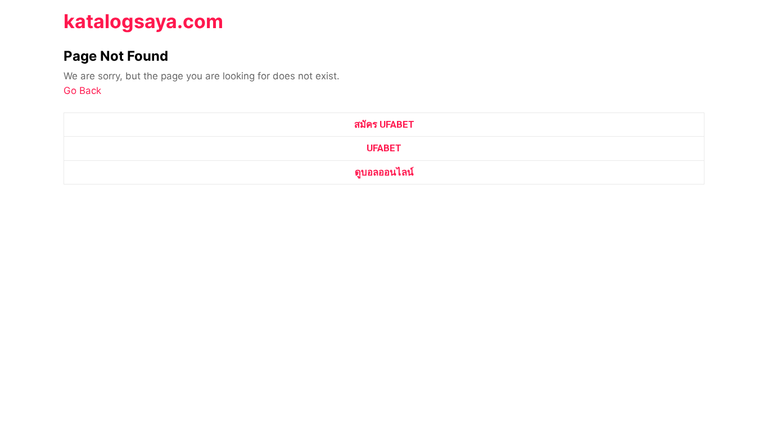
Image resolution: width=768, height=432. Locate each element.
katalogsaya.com (143, 21)
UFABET (384, 148)
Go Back (82, 90)
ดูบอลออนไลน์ (384, 172)
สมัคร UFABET (384, 124)
